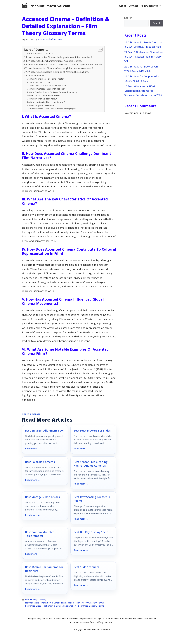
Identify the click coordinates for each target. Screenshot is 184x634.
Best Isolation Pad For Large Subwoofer (48, 102)
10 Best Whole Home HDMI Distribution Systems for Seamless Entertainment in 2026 (143, 91)
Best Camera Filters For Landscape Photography (53, 108)
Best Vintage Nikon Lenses (42, 497)
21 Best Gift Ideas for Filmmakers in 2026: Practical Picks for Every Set (143, 57)
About (122, 5)
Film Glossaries (149, 5)
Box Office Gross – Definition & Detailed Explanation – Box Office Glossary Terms (64, 605)
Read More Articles (34, 75)
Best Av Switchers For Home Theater (47, 78)
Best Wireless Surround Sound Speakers (48, 85)
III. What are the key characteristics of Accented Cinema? (53, 60)
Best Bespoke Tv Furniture (42, 105)
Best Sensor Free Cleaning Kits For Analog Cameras (90, 463)
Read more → (32, 448)
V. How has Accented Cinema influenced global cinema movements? (59, 68)
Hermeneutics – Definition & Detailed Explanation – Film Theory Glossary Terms (64, 602)
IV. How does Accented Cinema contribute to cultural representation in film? (63, 64)
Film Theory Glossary (35, 599)
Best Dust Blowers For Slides (92, 430)
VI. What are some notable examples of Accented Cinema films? (57, 71)
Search (128, 17)
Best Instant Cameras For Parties (45, 95)
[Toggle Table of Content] (99, 49)
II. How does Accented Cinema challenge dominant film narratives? (58, 57)
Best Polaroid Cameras (40, 462)
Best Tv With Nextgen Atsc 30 (43, 98)
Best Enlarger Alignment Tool (44, 430)
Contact (133, 5)
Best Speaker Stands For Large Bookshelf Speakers (53, 92)
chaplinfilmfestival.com (50, 5)
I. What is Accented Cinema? (39, 53)
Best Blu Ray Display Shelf (91, 532)
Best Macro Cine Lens (40, 82)
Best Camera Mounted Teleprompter (40, 534)
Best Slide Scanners (86, 567)
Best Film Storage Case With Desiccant (47, 88)
